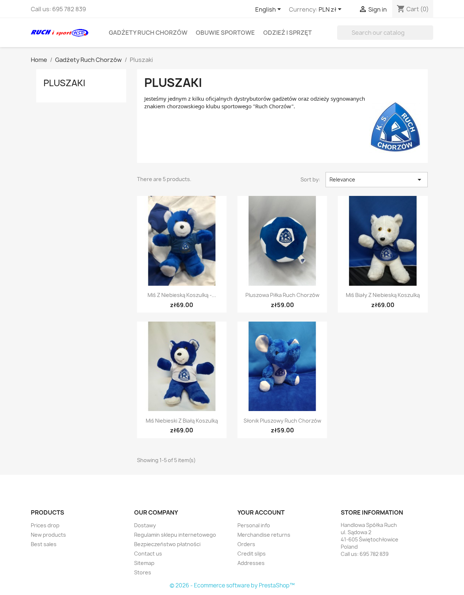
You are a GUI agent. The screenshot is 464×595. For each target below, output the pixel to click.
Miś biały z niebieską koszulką (383, 295)
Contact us (148, 553)
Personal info (253, 525)
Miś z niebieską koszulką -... (182, 295)
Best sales (44, 544)
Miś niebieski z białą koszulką (182, 420)
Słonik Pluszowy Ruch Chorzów (282, 420)
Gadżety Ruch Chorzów (148, 33)
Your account (261, 512)
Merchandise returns (263, 534)
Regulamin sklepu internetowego (175, 534)
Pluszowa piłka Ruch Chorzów (282, 295)
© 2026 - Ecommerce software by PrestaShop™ (232, 585)
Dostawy (145, 525)
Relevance (377, 179)
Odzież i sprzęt (287, 33)
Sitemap (144, 563)
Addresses (251, 563)
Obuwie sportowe (225, 33)
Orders (246, 544)
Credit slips (251, 553)
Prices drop (45, 525)
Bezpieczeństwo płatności (167, 544)
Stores (142, 572)
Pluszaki (64, 83)
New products (48, 534)
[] (430, 37)
